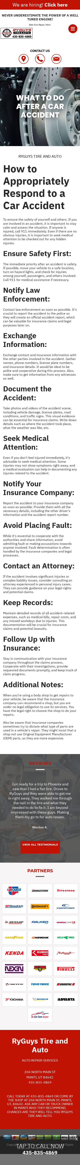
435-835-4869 (40, 1082)
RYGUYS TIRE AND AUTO (40, 156)
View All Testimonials (40, 844)
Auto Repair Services (40, 1060)
